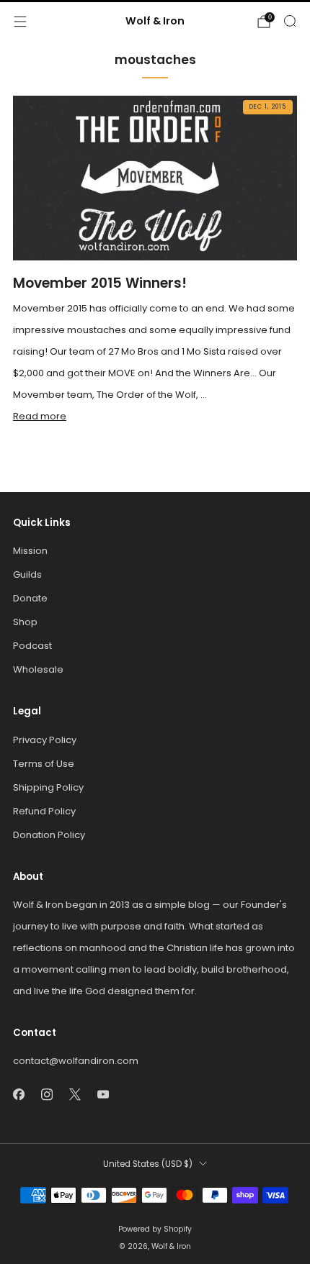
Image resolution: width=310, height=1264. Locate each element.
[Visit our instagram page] (46, 1095)
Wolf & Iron (155, 21)
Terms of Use (43, 763)
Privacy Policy (44, 740)
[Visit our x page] (75, 1095)
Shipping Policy (48, 787)
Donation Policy (49, 835)
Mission (30, 551)
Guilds (27, 574)
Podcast (32, 646)
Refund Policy (44, 811)
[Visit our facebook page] (18, 1095)
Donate (30, 598)
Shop (25, 622)
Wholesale (38, 669)
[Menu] (20, 21)
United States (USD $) (147, 1164)
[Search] (290, 21)
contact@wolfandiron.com (75, 1061)
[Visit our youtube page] (103, 1095)
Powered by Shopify (155, 1229)
